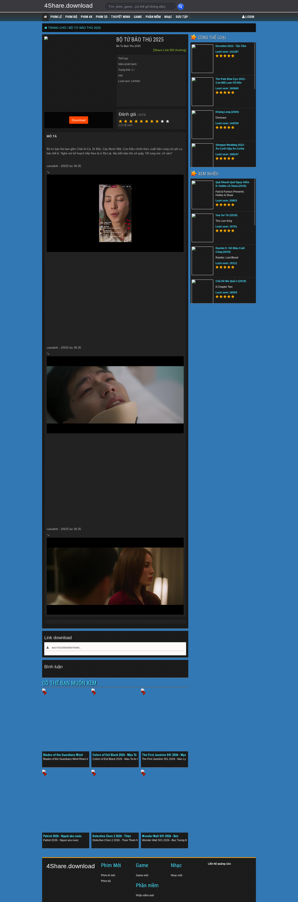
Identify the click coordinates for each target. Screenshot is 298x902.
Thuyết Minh (120, 17)
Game (138, 17)
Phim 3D (102, 17)
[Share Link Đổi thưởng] (169, 50)
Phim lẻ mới (108, 875)
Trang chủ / (58, 27)
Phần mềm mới (145, 895)
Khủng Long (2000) (227, 112)
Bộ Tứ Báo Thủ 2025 (85, 27)
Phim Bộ (71, 17)
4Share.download (68, 5)
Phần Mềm (153, 17)
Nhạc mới (176, 875)
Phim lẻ (56, 17)
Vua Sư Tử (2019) (226, 215)
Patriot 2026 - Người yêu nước (62, 836)
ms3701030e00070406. (65, 647)
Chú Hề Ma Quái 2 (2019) (231, 281)
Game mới (142, 875)
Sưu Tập (182, 17)
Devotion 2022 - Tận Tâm (231, 46)
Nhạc (168, 17)
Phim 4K (86, 17)
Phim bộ (106, 881)
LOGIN (249, 17)
